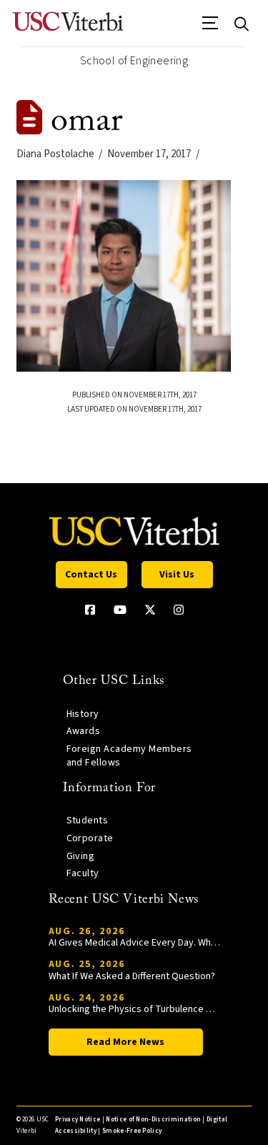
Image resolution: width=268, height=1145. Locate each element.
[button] (210, 28)
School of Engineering (134, 61)
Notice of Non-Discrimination (153, 1119)
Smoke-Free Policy (132, 1131)
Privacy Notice (77, 1119)
